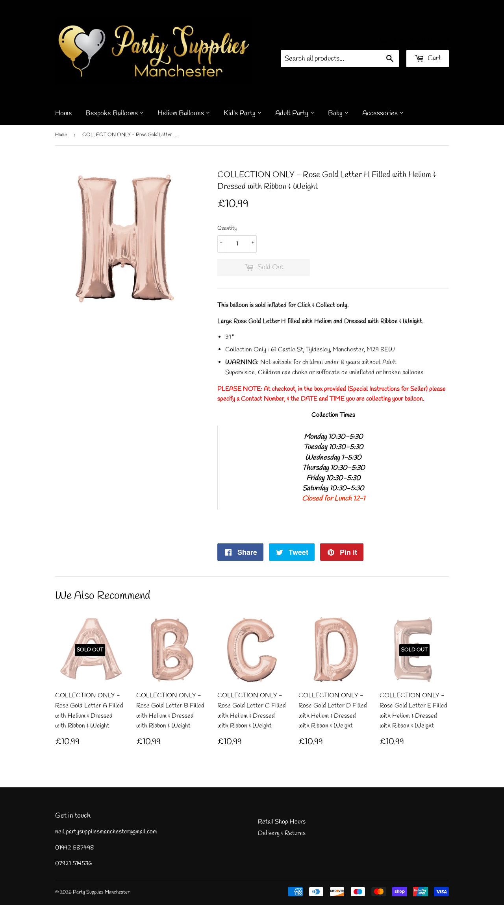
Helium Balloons (182, 113)
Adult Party (292, 113)
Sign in (387, 39)
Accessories (380, 113)
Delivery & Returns (282, 833)
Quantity (227, 228)
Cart (433, 58)
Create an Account (428, 39)
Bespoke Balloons (112, 113)
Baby (336, 113)
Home (63, 113)
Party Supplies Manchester (101, 892)
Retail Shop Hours (282, 822)
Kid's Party (240, 113)
